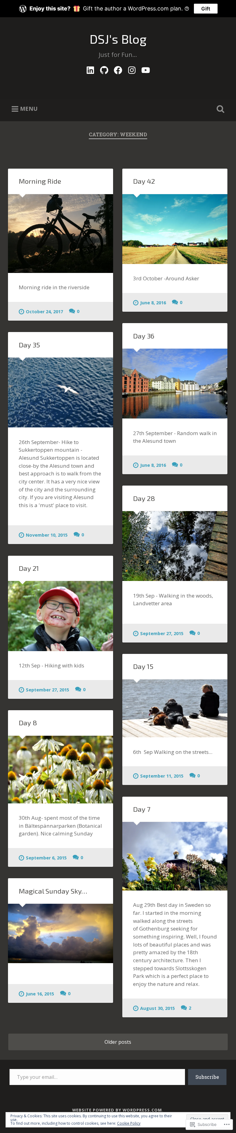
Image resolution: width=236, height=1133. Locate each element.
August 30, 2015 (157, 1008)
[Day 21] (60, 616)
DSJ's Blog (118, 38)
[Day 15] (174, 708)
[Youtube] (146, 68)
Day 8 (28, 723)
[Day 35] (60, 392)
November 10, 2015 (47, 535)
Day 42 (144, 181)
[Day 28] (174, 546)
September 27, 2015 (161, 633)
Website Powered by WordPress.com (117, 1110)
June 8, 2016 (153, 303)
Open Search (219, 109)
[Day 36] (174, 383)
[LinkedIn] (90, 68)
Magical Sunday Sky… (53, 891)
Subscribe (207, 1077)
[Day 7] (174, 856)
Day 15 (143, 666)
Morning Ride (40, 181)
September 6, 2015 (46, 858)
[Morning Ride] (60, 233)
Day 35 (29, 345)
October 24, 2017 (44, 311)
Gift (205, 9)
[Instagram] (132, 68)
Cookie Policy (128, 1123)
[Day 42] (174, 229)
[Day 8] (60, 769)
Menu (28, 108)
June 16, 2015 (40, 994)
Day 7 (142, 809)
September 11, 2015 (161, 776)
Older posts (117, 1042)
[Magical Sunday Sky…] (60, 933)
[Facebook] (118, 68)
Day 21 (29, 568)
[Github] (104, 68)
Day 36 (143, 336)
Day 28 (144, 498)
